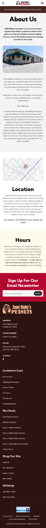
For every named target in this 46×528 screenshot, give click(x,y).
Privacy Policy (8, 516)
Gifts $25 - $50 (9, 491)
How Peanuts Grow (10, 417)
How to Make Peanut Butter (14, 433)
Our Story (7, 393)
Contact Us (7, 398)
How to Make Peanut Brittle (14, 438)
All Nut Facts (8, 449)
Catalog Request (9, 404)
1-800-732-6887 (10, 337)
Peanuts (6, 462)
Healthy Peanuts (9, 422)
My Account (8, 376)
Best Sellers (7, 478)
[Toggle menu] (3, 3)
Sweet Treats (8, 473)
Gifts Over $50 (9, 497)
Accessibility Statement (17, 519)
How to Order (8, 387)
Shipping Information (11, 382)
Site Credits (33, 519)
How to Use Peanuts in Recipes (15, 444)
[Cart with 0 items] (42, 3)
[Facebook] (3, 359)
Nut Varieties (8, 468)
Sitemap (36, 516)
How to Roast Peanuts (12, 427)
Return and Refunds (23, 516)
